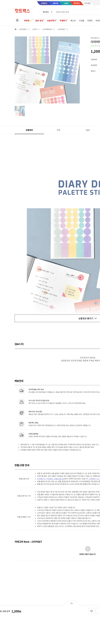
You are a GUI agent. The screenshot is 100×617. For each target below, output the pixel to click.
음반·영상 (39, 20)
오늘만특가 (51, 20)
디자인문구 (23, 29)
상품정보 (29, 129)
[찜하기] (91, 611)
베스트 (73, 20)
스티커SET (61, 29)
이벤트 (90, 20)
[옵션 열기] (71, 603)
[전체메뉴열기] (17, 20)
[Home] (16, 29)
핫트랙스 (46, 12)
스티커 (34, 29)
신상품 (81, 20)
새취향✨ (28, 20)
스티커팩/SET (47, 29)
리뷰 (58, 129)
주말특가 (63, 20)
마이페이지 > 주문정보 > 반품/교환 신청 (51, 478)
